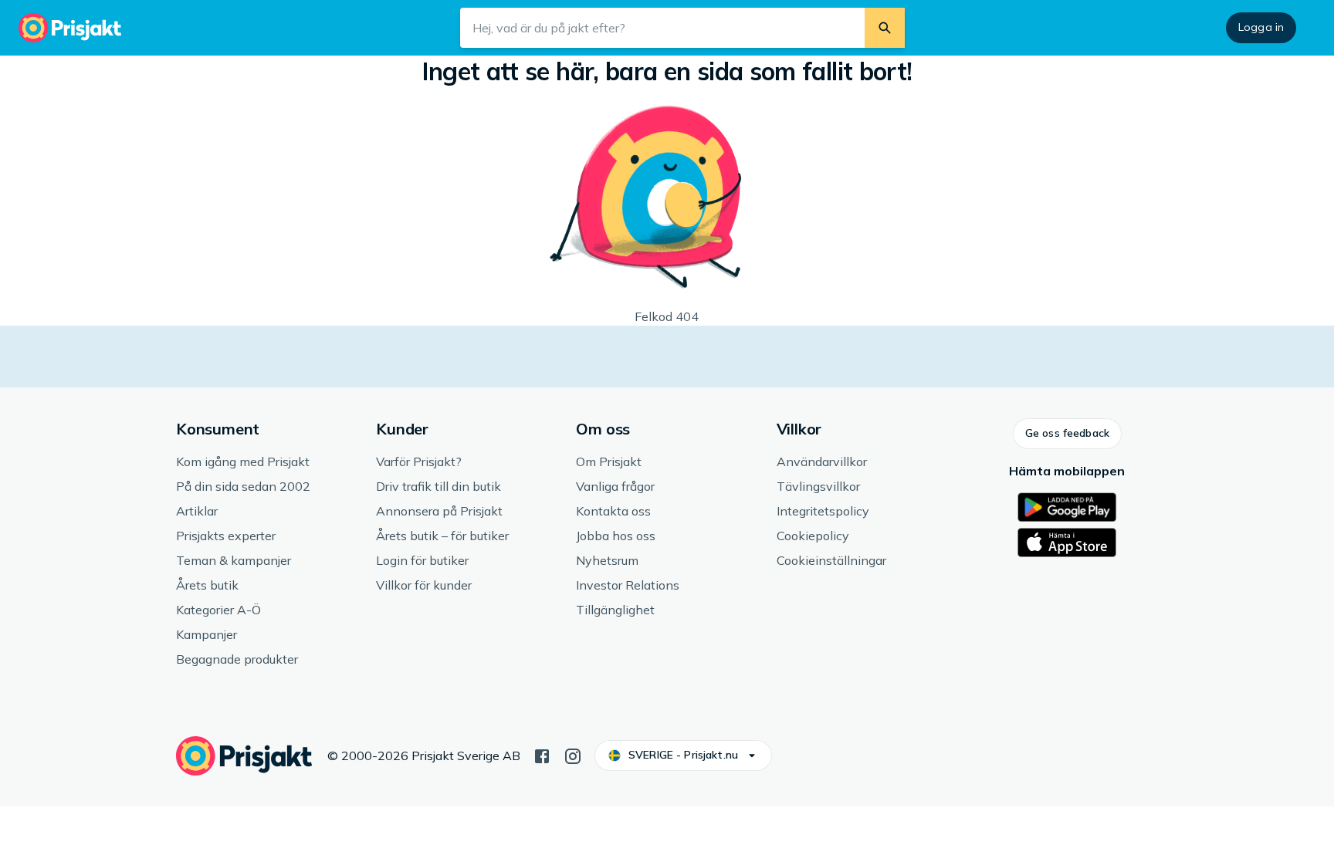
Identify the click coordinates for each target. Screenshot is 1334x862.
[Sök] (885, 28)
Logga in (1261, 27)
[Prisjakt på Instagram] (573, 754)
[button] (1067, 433)
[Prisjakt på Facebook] (542, 754)
